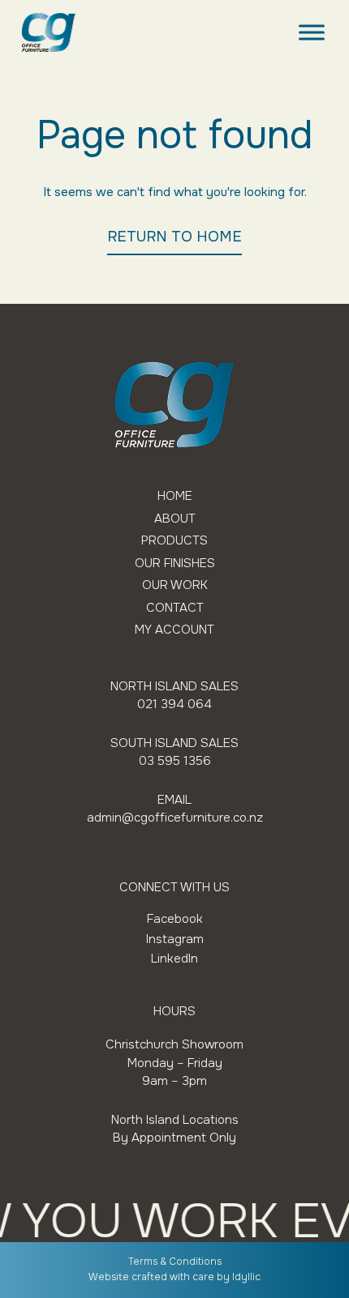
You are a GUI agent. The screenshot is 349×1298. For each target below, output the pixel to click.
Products (174, 541)
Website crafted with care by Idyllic (174, 1276)
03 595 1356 (175, 761)
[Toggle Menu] (312, 32)
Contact (175, 608)
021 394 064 (174, 704)
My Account (174, 630)
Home (174, 496)
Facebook (175, 919)
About (175, 519)
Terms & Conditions (175, 1261)
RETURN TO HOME (174, 237)
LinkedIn (174, 958)
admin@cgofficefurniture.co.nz (175, 817)
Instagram (175, 939)
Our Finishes (175, 563)
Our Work (175, 585)
